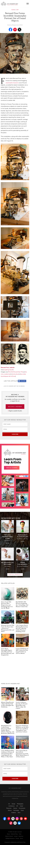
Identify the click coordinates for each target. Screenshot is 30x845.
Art (17, 10)
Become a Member (15, 407)
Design (13, 804)
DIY (17, 806)
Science (10, 810)
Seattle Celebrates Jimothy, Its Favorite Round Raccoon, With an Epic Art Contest (22, 705)
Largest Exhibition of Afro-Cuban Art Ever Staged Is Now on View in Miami (22, 651)
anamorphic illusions (12, 83)
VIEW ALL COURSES (11, 468)
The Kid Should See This (15, 372)
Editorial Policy (14, 834)
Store (19, 812)
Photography (20, 804)
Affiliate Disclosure (10, 838)
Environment (22, 808)
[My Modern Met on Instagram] (17, 818)
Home (13, 10)
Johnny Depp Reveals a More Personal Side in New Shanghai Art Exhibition (7, 704)
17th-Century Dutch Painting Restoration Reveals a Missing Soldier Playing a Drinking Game (22, 628)
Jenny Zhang (12, 25)
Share (22, 381)
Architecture (12, 806)
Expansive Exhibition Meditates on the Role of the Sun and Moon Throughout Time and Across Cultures (22, 728)
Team (20, 834)
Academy (13, 812)
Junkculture (15, 374)
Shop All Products (15, 574)
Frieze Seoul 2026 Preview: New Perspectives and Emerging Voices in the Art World (7, 605)
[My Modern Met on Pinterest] (8, 818)
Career (21, 806)
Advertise (20, 836)
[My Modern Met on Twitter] (13, 818)
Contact (16, 836)
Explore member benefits (15, 411)
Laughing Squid (8, 370)
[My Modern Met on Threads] (15, 822)
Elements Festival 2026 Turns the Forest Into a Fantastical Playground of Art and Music (7, 628)
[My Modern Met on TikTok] (10, 822)
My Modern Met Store (10, 518)
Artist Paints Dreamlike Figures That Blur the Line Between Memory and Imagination (7, 652)
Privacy (17, 838)
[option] (8, 498)
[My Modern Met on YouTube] (25, 818)
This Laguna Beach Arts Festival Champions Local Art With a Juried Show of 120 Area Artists (22, 753)
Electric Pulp (22, 842)
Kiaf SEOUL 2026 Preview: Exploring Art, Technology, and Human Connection (22, 604)
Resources (8, 808)
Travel (22, 810)
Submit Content (9, 836)
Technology (16, 810)
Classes (15, 808)
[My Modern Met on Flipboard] (21, 818)
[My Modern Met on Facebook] (4, 818)
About (8, 834)
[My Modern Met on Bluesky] (19, 822)
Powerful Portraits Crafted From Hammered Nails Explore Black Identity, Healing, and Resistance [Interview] (7, 729)
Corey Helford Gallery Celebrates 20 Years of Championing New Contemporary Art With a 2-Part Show (7, 753)
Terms (21, 838)
